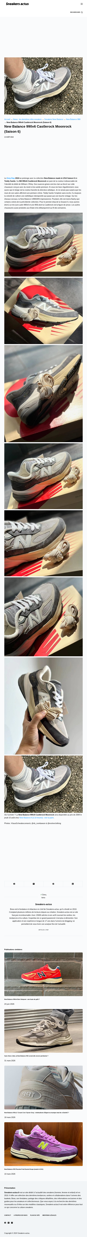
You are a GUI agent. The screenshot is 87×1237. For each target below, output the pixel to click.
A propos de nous (20, 1215)
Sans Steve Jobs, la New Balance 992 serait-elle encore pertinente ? (26, 1056)
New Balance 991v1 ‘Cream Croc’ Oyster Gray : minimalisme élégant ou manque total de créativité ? (36, 1112)
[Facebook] (14, 884)
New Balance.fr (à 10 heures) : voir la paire (36, 818)
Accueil (7, 119)
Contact (7, 1215)
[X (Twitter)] (34, 884)
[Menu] (82, 4)
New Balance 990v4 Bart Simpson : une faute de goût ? (22, 999)
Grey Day (11, 178)
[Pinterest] (53, 884)
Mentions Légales (49, 1215)
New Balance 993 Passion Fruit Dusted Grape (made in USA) (23, 1169)
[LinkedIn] (73, 884)
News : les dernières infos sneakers (27, 119)
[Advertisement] (43, 34)
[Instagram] (12, 1223)
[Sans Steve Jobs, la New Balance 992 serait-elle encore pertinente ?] (43, 1031)
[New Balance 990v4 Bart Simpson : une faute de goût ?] (43, 974)
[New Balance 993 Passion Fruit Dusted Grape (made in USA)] (43, 1144)
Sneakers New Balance (53, 119)
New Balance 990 (73, 119)
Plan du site (35, 1215)
